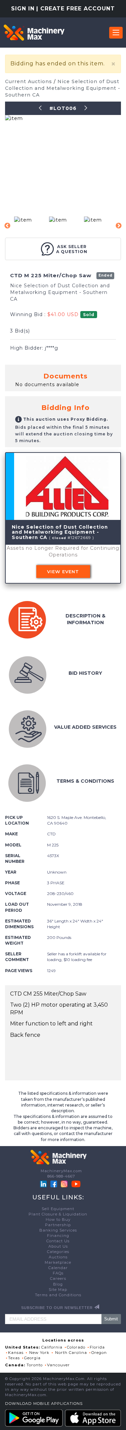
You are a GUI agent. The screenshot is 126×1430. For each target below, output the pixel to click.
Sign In (23, 8)
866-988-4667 (61, 1176)
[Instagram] (65, 1183)
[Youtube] (76, 1183)
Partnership (58, 1225)
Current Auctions (29, 81)
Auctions (58, 1257)
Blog (58, 1284)
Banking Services (58, 1230)
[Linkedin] (44, 1183)
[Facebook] (53, 1183)
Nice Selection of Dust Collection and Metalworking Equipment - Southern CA (62, 88)
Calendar (58, 1267)
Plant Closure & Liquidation (58, 1214)
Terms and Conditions (58, 1295)
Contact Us (58, 1241)
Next (118, 226)
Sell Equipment (58, 1208)
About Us (58, 1246)
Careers (58, 1278)
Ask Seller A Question (71, 249)
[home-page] (34, 32)
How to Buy (58, 1219)
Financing (58, 1235)
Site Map (58, 1289)
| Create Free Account (75, 8)
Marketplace (58, 1262)
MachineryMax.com (61, 1171)
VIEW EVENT (63, 571)
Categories (58, 1251)
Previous (7, 226)
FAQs (58, 1273)
